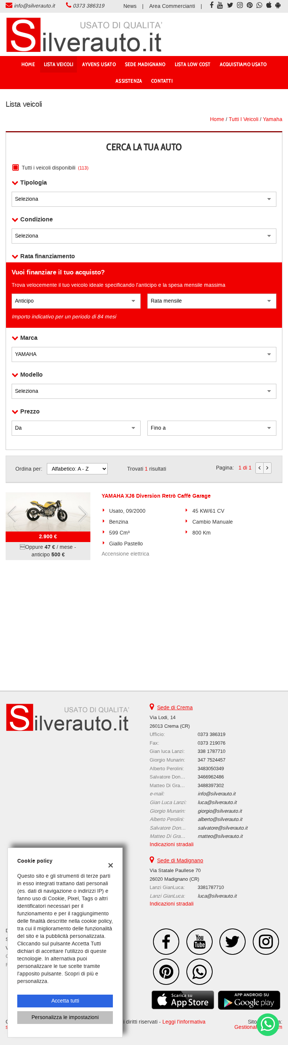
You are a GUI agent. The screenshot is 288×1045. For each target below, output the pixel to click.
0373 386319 (88, 5)
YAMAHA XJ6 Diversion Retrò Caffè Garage (156, 496)
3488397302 (211, 785)
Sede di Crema (175, 707)
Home (28, 64)
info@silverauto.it (34, 5)
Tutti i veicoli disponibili (55, 167)
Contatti (161, 80)
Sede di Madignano (180, 860)
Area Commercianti (172, 6)
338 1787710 (211, 751)
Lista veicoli (59, 64)
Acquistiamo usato (243, 64)
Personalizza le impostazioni (65, 1017)
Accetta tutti (65, 1000)
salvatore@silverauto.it (223, 828)
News (129, 6)
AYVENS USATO (99, 64)
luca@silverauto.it (217, 802)
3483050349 (211, 768)
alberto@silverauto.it (220, 819)
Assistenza (129, 80)
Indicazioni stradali (172, 844)
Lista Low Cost (193, 64)
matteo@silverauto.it (220, 836)
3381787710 (211, 887)
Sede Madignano (145, 64)
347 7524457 (211, 760)
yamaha (272, 119)
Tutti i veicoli (243, 119)
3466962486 (211, 777)
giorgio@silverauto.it (220, 811)
